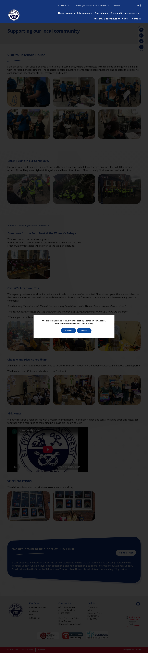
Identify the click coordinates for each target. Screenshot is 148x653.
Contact (136, 18)
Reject (84, 330)
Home (61, 13)
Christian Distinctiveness (123, 13)
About (69, 13)
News (125, 18)
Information (83, 13)
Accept (68, 330)
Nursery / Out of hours (105, 18)
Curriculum (100, 13)
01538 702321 (65, 5)
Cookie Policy (87, 323)
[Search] (138, 5)
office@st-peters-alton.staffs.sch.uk (92, 5)
